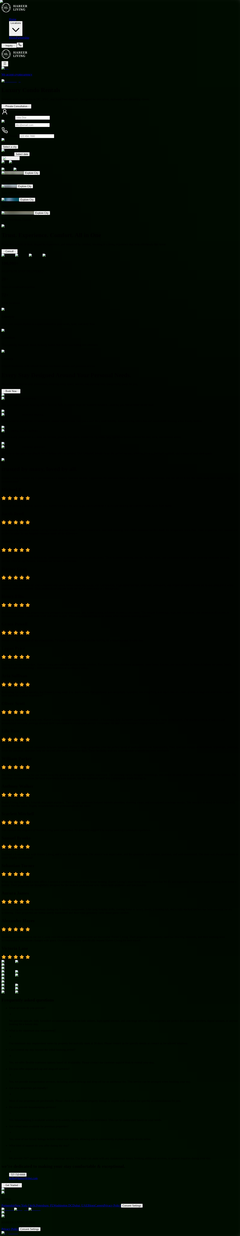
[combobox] (10, 147)
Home (12, 19)
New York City (24, 1205)
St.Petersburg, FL (43, 1205)
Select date (8, 154)
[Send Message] (11, 158)
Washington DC (63, 1205)
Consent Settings (131, 1205)
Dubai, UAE (80, 1205)
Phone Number (11, 136)
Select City (8, 143)
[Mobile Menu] (5, 64)
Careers (99, 1205)
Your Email (8, 124)
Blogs (12, 37)
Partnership (22, 37)
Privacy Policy (112, 1205)
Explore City (31, 173)
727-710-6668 (17, 1174)
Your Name (8, 117)
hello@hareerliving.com (23, 1178)
